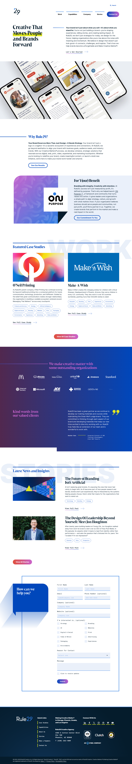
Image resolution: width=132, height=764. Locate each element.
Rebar (42, 761)
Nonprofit (72, 301)
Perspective (86, 540)
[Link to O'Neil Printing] (38, 267)
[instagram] (98, 723)
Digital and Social (19, 310)
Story (77, 540)
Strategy (33, 306)
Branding (30, 310)
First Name (62, 585)
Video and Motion (52, 315)
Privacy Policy (50, 761)
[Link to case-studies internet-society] (21, 389)
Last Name (89, 585)
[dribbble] (103, 723)
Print (47, 310)
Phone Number (96, 594)
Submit (62, 681)
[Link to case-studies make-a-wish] (57, 377)
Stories (99, 14)
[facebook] (89, 723)
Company (87, 14)
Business (69, 540)
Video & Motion (65, 637)
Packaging (56, 310)
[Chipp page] (111, 735)
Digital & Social (66, 632)
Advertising (40, 315)
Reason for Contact (66, 650)
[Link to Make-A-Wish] (93, 267)
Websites (39, 310)
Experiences (29, 315)
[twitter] (94, 723)
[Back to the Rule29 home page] (17, 11)
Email (59, 594)
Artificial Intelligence (45, 306)
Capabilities (72, 14)
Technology (70, 501)
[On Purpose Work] (87, 735)
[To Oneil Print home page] (92, 743)
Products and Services (20, 306)
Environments (18, 315)
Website (66, 611)
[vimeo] (108, 723)
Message (60, 661)
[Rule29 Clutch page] (99, 735)
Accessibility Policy (61, 761)
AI (61, 628)
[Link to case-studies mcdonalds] (21, 377)
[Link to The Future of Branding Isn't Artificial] (34, 489)
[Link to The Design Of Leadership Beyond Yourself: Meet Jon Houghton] (34, 528)
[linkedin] (85, 723)
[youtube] (112, 723)
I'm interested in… (71, 620)
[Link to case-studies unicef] (75, 377)
